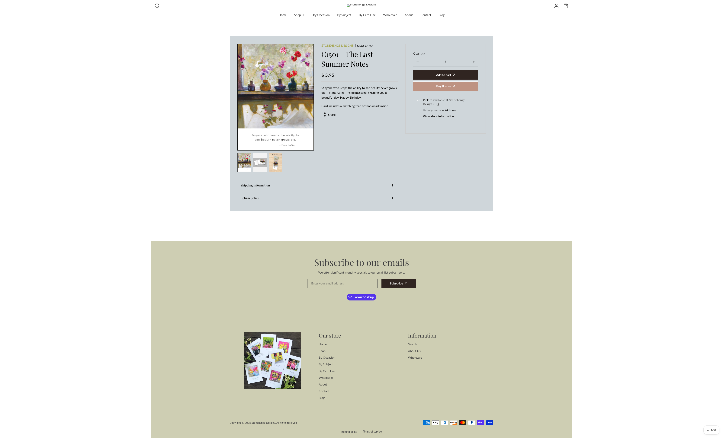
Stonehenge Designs (337, 45)
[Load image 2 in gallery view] (260, 162)
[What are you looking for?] (157, 6)
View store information (438, 116)
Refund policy (349, 431)
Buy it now (443, 86)
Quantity (419, 53)
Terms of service (372, 431)
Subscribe (396, 283)
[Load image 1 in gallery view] (244, 162)
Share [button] (332, 114)
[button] (299, 14)
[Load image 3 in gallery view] (275, 162)
